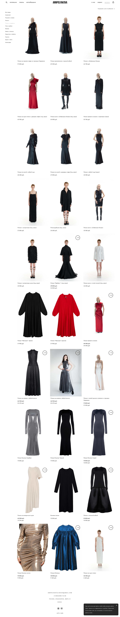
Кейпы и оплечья (9, 31)
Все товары (8, 12)
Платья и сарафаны (10, 23)
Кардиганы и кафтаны (10, 34)
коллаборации (31, 2)
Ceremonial (8, 15)
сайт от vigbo (60, 613)
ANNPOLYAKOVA (60, 2)
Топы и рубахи (8, 26)
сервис (100, 2)
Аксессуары (8, 42)
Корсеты (7, 37)
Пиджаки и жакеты (9, 18)
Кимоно (7, 20)
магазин (107, 2)
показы (21, 2)
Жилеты (7, 28)
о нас (93, 2)
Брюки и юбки (8, 39)
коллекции (13, 2)
